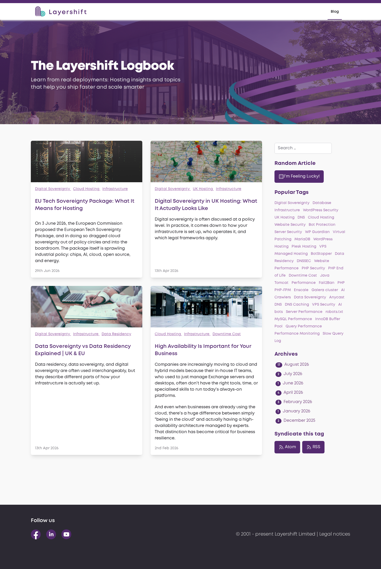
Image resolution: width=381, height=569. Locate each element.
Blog (335, 11)
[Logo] (61, 11)
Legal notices (334, 534)
